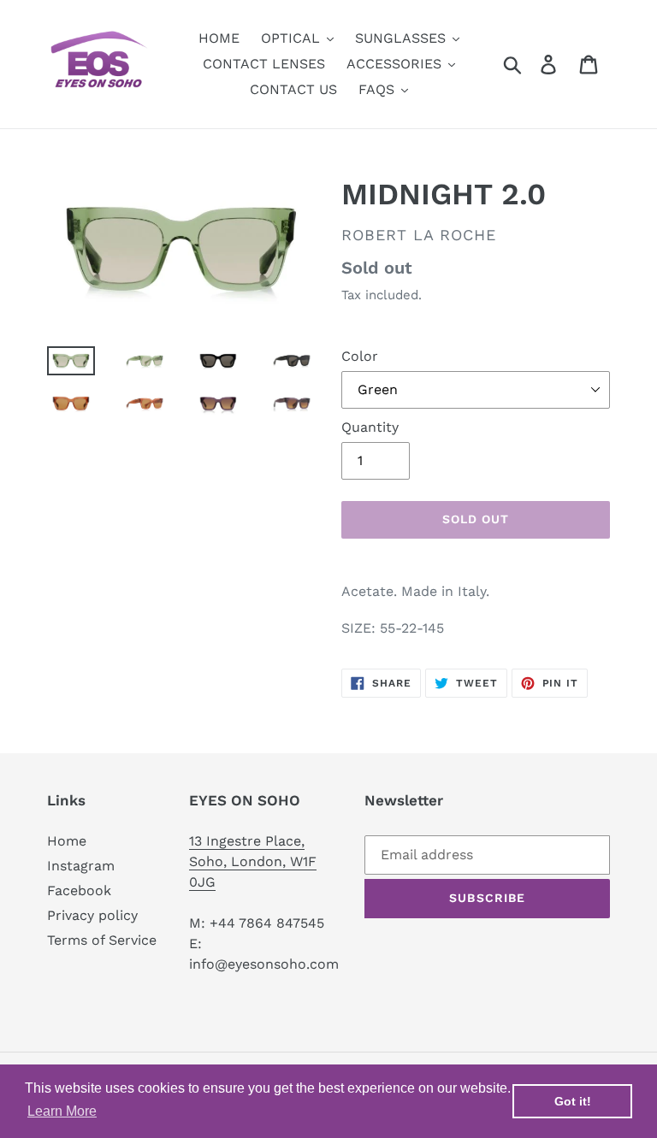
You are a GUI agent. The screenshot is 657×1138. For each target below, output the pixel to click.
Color (359, 356)
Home (66, 841)
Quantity (370, 427)
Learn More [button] (62, 1111)
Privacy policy (92, 915)
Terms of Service (102, 940)
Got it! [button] (572, 1101)
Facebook (79, 890)
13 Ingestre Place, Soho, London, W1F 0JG (253, 861)
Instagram (81, 866)
